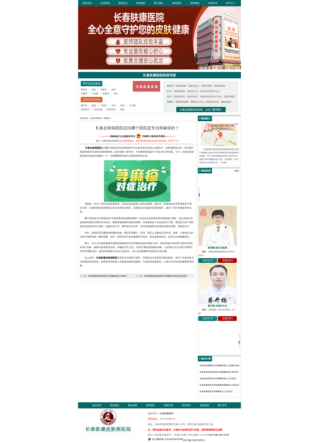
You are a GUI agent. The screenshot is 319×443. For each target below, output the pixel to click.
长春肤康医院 (96, 118)
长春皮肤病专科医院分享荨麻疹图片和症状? (219, 372)
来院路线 (194, 3)
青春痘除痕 (219, 86)
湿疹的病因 (229, 96)
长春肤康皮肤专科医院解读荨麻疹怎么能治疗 (219, 385)
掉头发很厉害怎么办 (210, 91)
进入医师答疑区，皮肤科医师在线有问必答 (139, 141)
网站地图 (132, 405)
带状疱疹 (111, 109)
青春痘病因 (180, 86)
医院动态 (123, 3)
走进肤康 (105, 3)
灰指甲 (104, 105)
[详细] (223, 162)
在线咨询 (212, 3)
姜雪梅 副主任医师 (217, 247)
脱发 (94, 89)
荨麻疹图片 (226, 102)
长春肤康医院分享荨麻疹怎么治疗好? (216, 391)
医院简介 (206, 118)
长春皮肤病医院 (93, 147)
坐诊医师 (206, 170)
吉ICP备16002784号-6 (194, 440)
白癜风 (84, 93)
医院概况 (114, 405)
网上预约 (158, 3)
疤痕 (122, 105)
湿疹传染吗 (179, 96)
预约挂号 (222, 405)
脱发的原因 (179, 91)
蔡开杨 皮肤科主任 (217, 305)
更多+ (237, 171)
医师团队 (141, 3)
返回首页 (96, 405)
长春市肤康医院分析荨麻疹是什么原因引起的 (219, 365)
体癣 (122, 109)
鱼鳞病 (106, 93)
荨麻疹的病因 (181, 102)
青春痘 (84, 89)
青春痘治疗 (193, 86)
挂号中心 (230, 3)
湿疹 (116, 93)
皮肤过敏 (98, 109)
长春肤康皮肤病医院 (106, 257)
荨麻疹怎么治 (197, 102)
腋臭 (94, 105)
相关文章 (206, 358)
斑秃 (113, 105)
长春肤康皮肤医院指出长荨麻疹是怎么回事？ (108, 276)
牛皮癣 (95, 93)
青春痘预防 (206, 86)
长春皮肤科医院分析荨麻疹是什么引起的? (218, 378)
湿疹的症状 (192, 96)
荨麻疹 (104, 89)
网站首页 (87, 3)
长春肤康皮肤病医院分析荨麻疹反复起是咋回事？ (166, 276)
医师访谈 (168, 405)
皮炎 (113, 89)
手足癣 (132, 105)
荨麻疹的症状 (212, 102)
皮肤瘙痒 (85, 109)
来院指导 (176, 3)
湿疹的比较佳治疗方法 (211, 96)
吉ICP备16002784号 (219, 435)
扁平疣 (84, 105)
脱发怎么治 (192, 91)
